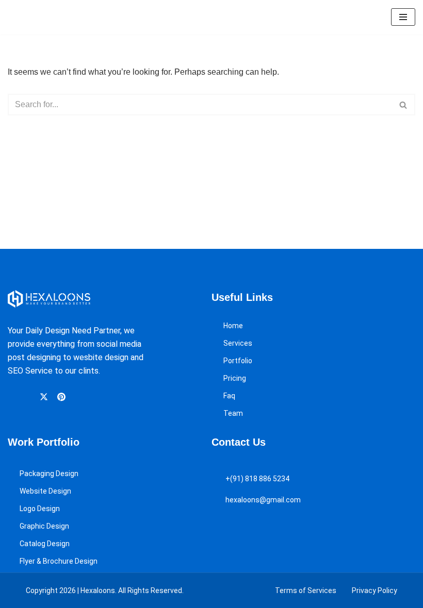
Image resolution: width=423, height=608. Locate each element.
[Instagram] (29, 397)
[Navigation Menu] (403, 17)
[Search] (403, 104)
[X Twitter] (45, 396)
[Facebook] (13, 397)
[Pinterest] (63, 396)
